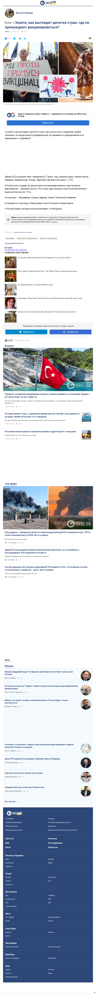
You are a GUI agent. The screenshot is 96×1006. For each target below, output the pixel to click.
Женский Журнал (11, 977)
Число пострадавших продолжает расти (21, 573)
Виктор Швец (10, 678)
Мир (7, 843)
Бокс (50, 881)
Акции (7, 921)
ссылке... (54, 222)
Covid (7, 31)
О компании (9, 818)
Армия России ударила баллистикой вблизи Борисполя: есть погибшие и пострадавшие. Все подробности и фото (42, 551)
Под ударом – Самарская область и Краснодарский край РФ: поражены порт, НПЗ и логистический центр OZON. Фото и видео (47, 533)
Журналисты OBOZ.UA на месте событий (62, 830)
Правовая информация (13, 822)
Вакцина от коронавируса (48, 238)
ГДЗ (6, 895)
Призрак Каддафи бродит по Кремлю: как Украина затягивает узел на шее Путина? (39, 673)
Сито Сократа (11, 751)
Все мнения (10, 801)
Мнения (9, 666)
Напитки (51, 932)
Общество (53, 847)
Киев (7, 859)
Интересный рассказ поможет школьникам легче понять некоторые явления (35, 420)
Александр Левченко (13, 791)
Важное (9, 345)
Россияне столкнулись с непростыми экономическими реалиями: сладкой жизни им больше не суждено (39, 745)
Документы (52, 826)
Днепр (50, 863)
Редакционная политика (13, 243)
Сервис (50, 921)
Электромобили (54, 917)
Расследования (55, 843)
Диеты (7, 936)
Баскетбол (52, 877)
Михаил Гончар (11, 706)
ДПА (49, 899)
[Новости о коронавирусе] (9, 341)
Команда (51, 818)
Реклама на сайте (11, 826)
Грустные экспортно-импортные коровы (24, 773)
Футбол (8, 877)
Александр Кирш (11, 762)
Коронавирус (10, 238)
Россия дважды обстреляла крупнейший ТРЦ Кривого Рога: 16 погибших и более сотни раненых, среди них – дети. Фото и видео (46, 568)
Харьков (51, 859)
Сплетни (51, 969)
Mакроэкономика (54, 947)
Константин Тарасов (13, 692)
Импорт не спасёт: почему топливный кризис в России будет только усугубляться (36, 701)
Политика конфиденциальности (59, 822)
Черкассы (9, 866)
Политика (52, 839)
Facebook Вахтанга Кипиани (22, 232)
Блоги (8, 847)
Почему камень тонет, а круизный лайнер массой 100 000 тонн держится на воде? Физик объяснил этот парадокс (42, 415)
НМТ (49, 903)
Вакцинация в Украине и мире (27, 238)
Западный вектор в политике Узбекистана (24, 787)
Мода (50, 973)
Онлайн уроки (10, 899)
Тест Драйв (9, 917)
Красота (8, 973)
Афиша (7, 969)
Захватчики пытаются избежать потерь (20, 435)
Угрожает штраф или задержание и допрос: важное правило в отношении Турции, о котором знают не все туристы (47, 395)
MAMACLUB (52, 958)
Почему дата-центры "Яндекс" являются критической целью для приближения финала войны (41, 687)
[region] (48, 157)
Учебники (51, 895)
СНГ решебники (11, 906)
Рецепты (8, 932)
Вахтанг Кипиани (24, 13)
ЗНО (6, 903)
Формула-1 (9, 884)
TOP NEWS (11, 484)
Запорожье (9, 863)
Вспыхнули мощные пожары (16, 539)
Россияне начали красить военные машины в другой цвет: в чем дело (40, 431)
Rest (7, 660)
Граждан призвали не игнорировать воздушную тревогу (27, 556)
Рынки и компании (11, 947)
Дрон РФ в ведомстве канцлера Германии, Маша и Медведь (32, 759)
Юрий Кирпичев (11, 777)
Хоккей (8, 881)
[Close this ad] (94, 992)
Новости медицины (12, 958)
